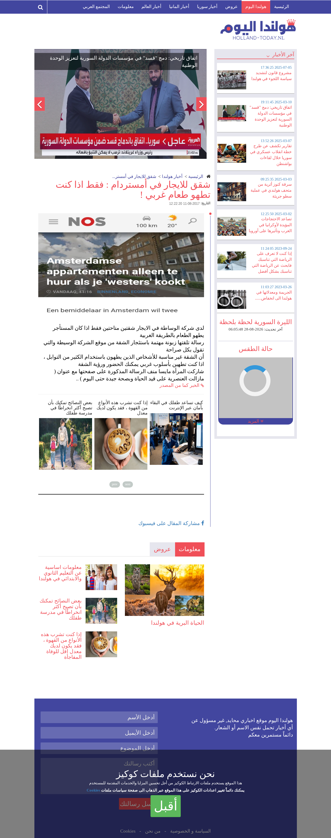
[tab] (255, 77)
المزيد (254, 421)
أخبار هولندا (172, 176)
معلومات (126, 6)
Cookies (93, 790)
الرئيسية (281, 6)
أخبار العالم (151, 6)
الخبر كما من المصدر (180, 385)
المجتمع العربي (96, 6)
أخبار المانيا (179, 6)
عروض (231, 6)
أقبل (165, 806)
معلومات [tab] (189, 549)
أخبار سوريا (207, 6)
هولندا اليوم (255, 6)
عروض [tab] (162, 549)
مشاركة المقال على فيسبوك (169, 523)
